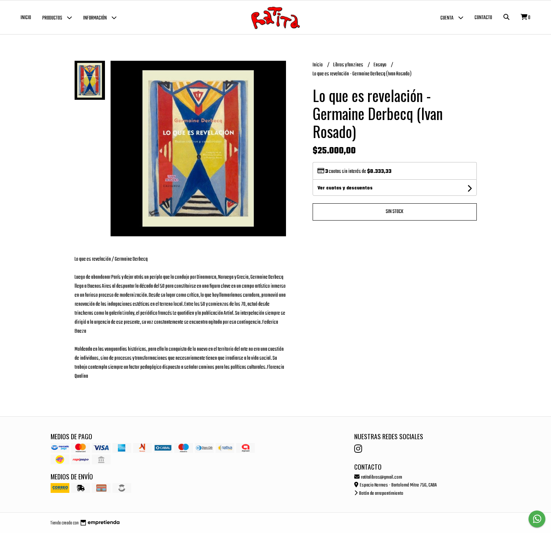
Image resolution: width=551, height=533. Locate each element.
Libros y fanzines (348, 65)
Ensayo (380, 65)
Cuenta (447, 18)
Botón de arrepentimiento (380, 493)
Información (95, 18)
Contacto (483, 18)
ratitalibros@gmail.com (381, 477)
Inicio (26, 18)
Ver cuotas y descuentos (345, 188)
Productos (52, 18)
